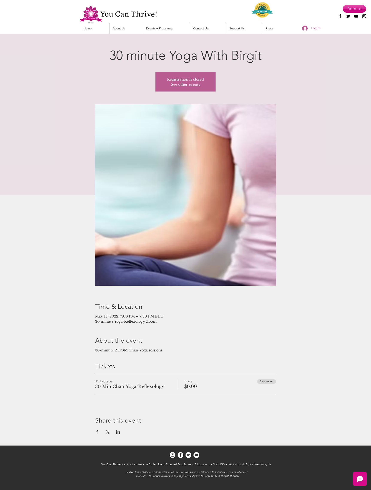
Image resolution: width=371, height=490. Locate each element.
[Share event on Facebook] (97, 432)
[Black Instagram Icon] (364, 16)
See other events (185, 84)
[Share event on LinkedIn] (118, 432)
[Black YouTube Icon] (356, 16)
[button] (208, 28)
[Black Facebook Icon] (340, 16)
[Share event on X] (108, 432)
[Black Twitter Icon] (348, 16)
